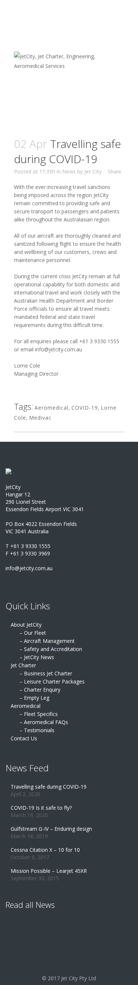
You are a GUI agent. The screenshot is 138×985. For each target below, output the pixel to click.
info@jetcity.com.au (58, 349)
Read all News (30, 904)
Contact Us (24, 738)
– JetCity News (37, 657)
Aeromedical (51, 407)
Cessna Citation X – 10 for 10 (45, 849)
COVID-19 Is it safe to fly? (41, 807)
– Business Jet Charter (46, 673)
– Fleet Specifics (39, 713)
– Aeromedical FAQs (44, 722)
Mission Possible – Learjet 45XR (49, 870)
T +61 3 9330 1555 (28, 546)
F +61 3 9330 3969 (28, 553)
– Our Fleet (33, 632)
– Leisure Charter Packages (52, 681)
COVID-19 (84, 407)
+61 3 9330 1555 (99, 341)
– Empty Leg (34, 697)
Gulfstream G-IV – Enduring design (51, 828)
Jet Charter (23, 665)
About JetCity (26, 624)
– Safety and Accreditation (51, 648)
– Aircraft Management (47, 640)
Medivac (40, 417)
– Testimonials (37, 730)
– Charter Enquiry (40, 689)
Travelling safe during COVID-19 (48, 786)
